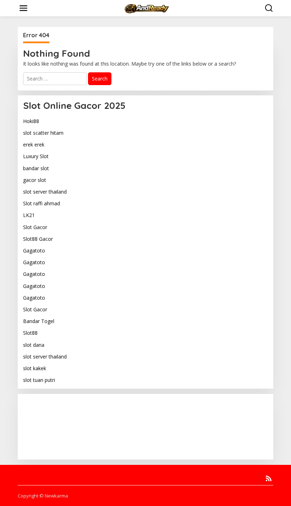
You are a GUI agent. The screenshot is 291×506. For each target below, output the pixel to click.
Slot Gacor (35, 227)
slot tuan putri (39, 380)
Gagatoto (34, 250)
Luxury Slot (36, 156)
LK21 (29, 215)
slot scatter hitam (43, 132)
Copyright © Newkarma (43, 496)
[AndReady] (147, 7)
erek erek (33, 144)
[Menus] (23, 8)
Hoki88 (31, 121)
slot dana (33, 344)
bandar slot (36, 168)
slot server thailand (45, 191)
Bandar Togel (38, 321)
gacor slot (34, 180)
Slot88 (30, 332)
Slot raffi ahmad (41, 203)
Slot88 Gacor (38, 238)
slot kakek (34, 368)
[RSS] (268, 478)
